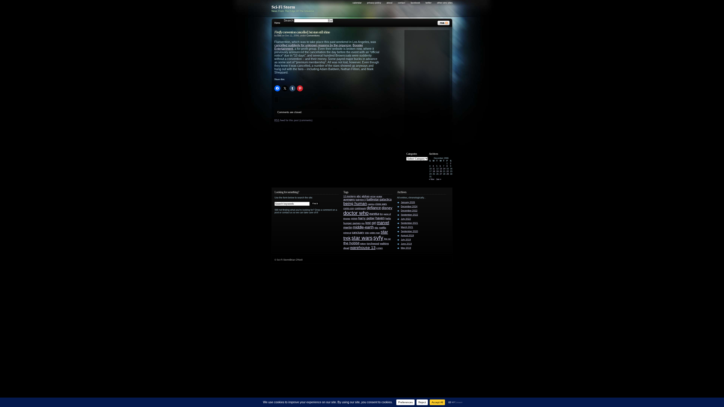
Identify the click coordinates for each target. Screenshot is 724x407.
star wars (362, 238)
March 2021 (407, 227)
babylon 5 (361, 199)
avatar (379, 196)
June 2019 (406, 244)
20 (441, 171)
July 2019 (406, 239)
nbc (376, 227)
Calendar (357, 3)
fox (381, 214)
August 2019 (407, 235)
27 (441, 174)
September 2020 (409, 231)
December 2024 (409, 206)
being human (355, 203)
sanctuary (358, 232)
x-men (379, 248)
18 (434, 171)
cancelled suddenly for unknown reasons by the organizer (312, 45)
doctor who (356, 213)
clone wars (381, 204)
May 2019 (406, 248)
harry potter (366, 218)
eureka (374, 214)
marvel (383, 222)
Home (277, 22)
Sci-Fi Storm (283, 7)
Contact (401, 3)
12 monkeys (349, 196)
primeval (347, 233)
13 (441, 169)
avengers (349, 199)
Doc (279, 35)
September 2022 (409, 214)
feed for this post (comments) (293, 120)
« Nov (431, 179)
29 (447, 174)
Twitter (429, 3)
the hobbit (351, 243)
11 (434, 169)
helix (388, 218)
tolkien (363, 244)
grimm (354, 218)
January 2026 (408, 202)
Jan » (438, 179)
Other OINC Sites (444, 3)
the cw (387, 239)
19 (437, 171)
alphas (366, 196)
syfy (378, 238)
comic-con (348, 208)
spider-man (375, 233)
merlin (347, 227)
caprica (371, 204)
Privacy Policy (374, 3)
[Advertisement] (429, 88)
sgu (367, 232)
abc (359, 196)
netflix (382, 227)
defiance (374, 208)
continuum (360, 208)
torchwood (373, 243)
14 (444, 169)
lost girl (370, 223)
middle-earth (363, 227)
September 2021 (409, 223)
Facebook (415, 3)
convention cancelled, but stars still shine (302, 32)
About (389, 3)
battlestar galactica (379, 199)
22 (447, 171)
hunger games (352, 223)
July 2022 (406, 219)
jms (363, 223)
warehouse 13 (363, 247)
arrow (373, 196)
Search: (289, 20)
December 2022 (409, 210)
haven (380, 218)
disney (387, 208)
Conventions (313, 35)
